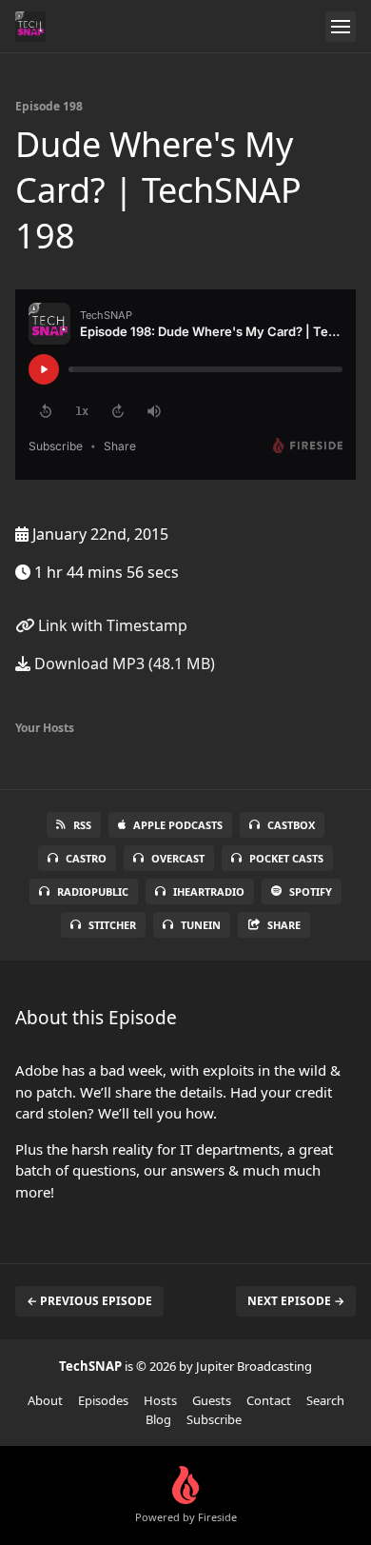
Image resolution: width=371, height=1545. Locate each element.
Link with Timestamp (110, 625)
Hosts (160, 1400)
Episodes (103, 1400)
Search (325, 1400)
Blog (158, 1419)
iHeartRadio (208, 891)
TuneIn (201, 925)
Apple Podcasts (178, 825)
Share (284, 925)
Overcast (178, 858)
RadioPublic (92, 891)
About (45, 1400)
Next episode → (295, 1301)
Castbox (291, 825)
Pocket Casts (286, 858)
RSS (82, 825)
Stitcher (112, 925)
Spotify (310, 891)
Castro (86, 858)
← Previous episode (89, 1301)
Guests (211, 1400)
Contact (268, 1400)
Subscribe (214, 1419)
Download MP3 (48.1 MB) (122, 663)
